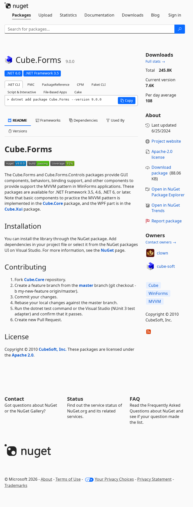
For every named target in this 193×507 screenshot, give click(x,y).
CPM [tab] (80, 84)
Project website (166, 141)
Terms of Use (68, 479)
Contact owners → (161, 242)
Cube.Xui (14, 209)
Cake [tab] (78, 92)
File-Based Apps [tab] (55, 92)
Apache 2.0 (22, 355)
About (46, 479)
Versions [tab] (19, 131)
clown (162, 253)
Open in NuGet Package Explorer (168, 192)
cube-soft (166, 266)
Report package (167, 221)
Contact (14, 398)
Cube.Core (53, 203)
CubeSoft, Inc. (53, 349)
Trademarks (16, 485)
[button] (126, 100)
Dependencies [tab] (85, 120)
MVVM (155, 301)
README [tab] (19, 120)
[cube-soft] (150, 266)
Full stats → (155, 61)
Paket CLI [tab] (98, 84)
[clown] (150, 253)
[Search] (179, 29)
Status (75, 398)
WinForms (158, 293)
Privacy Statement (154, 479)
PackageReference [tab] (55, 84)
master (86, 285)
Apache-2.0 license (162, 154)
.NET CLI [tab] (14, 84)
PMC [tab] (30, 84)
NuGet (107, 250)
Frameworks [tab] (50, 120)
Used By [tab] (117, 120)
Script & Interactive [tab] (22, 92)
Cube (153, 285)
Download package (161, 170)
